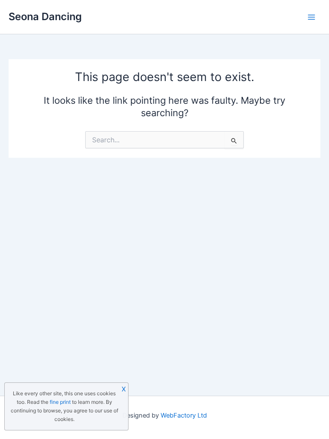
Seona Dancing (45, 16)
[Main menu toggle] (311, 17)
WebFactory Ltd (184, 415)
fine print (60, 402)
